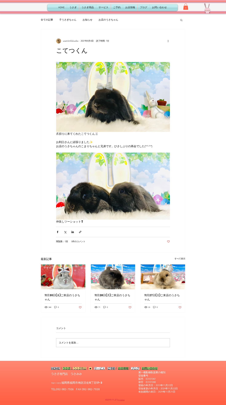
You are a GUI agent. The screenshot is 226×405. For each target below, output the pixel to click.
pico (122, 399)
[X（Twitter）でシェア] (65, 232)
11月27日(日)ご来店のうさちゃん (162, 297)
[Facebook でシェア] (57, 232)
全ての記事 (47, 19)
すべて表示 (179, 258)
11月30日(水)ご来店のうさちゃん (62, 297)
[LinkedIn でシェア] (72, 232)
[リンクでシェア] (80, 232)
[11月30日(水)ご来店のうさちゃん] (63, 276)
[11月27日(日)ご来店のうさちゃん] (163, 276)
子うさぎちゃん (67, 19)
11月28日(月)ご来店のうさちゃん (112, 297)
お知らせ (87, 19)
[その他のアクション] (168, 41)
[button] (185, 7)
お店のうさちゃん (108, 19)
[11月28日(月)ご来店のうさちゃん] (113, 276)
